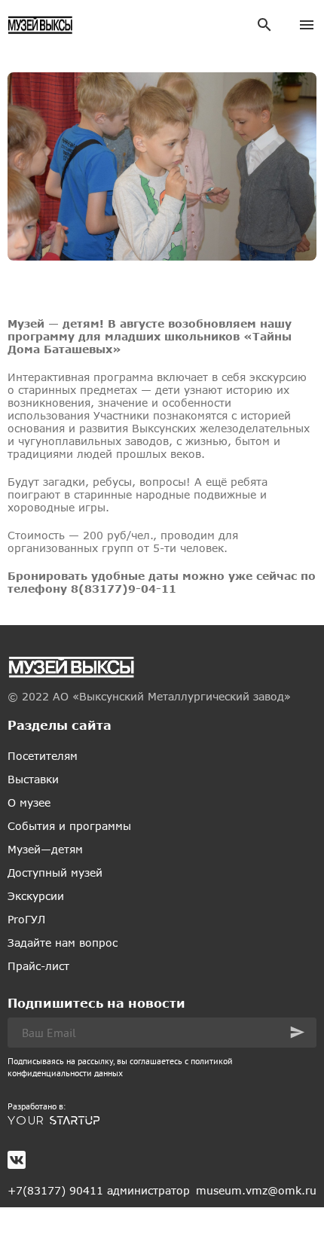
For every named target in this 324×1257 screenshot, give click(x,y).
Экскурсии (36, 895)
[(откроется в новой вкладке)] (162, 1120)
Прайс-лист (38, 966)
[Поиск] (264, 25)
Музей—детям (45, 849)
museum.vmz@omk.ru (256, 1190)
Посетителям (43, 755)
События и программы (69, 825)
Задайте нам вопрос (63, 942)
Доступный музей (55, 872)
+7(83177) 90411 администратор (99, 1190)
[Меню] (306, 25)
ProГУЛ (26, 919)
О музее (29, 802)
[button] (297, 1032)
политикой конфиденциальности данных (120, 1067)
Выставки (33, 779)
